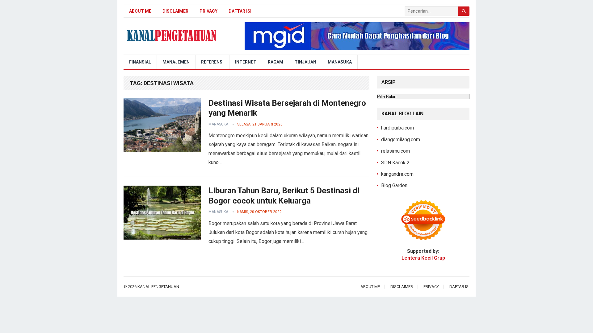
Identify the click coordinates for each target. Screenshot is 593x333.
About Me (140, 11)
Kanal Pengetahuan (158, 286)
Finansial (140, 62)
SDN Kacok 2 (395, 163)
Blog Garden (394, 185)
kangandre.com (397, 174)
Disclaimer (175, 11)
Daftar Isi (240, 11)
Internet (245, 62)
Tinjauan (305, 62)
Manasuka (340, 62)
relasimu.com (395, 151)
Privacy (208, 11)
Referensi (212, 62)
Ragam (275, 62)
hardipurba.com (397, 128)
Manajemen (176, 62)
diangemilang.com (400, 139)
